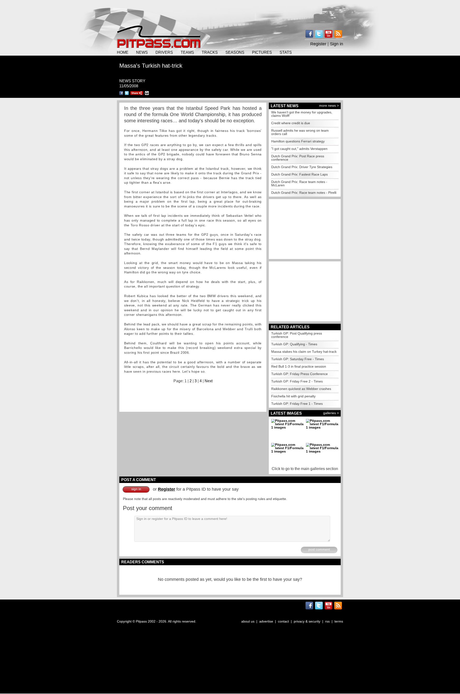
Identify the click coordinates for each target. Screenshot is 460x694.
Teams (187, 52)
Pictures (262, 52)
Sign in (336, 43)
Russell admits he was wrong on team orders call (300, 132)
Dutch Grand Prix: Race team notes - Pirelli (303, 192)
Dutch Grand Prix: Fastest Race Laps (299, 174)
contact (283, 621)
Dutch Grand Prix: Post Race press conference (297, 157)
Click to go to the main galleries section (305, 469)
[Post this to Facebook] (121, 93)
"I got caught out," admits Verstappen (299, 149)
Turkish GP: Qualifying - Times (294, 344)
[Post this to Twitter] (127, 93)
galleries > (331, 413)
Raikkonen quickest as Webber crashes (301, 389)
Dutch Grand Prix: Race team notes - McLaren (299, 183)
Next (209, 381)
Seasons (234, 52)
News (142, 52)
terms (338, 621)
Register (318, 43)
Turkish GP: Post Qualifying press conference (296, 335)
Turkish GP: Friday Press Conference (299, 374)
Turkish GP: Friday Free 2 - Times (297, 381)
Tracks (210, 52)
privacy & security (307, 621)
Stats (286, 52)
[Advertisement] (230, 12)
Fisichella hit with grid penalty (293, 396)
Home (122, 52)
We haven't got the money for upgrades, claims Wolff (301, 114)
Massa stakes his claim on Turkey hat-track (304, 351)
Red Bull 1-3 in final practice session (298, 366)
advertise (266, 621)
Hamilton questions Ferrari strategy (298, 141)
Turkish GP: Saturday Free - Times (297, 359)
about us (247, 621)
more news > (329, 105)
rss (327, 621)
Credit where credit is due (290, 123)
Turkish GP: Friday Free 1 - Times (297, 404)
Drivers (164, 52)
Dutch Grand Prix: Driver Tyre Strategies (301, 167)
